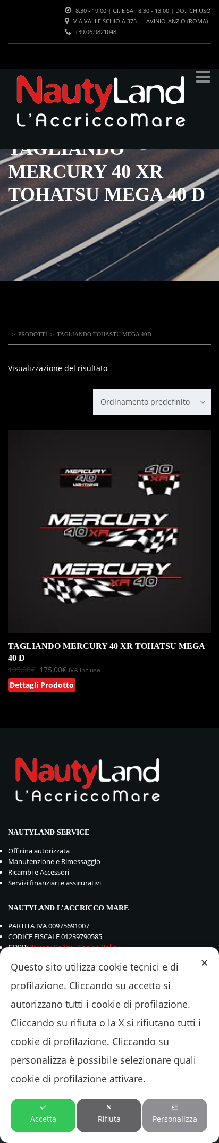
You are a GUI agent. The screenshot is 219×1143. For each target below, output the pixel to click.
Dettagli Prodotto (42, 685)
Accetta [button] (43, 1119)
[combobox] (152, 402)
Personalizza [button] (175, 1119)
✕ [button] (204, 962)
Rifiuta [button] (109, 1119)
